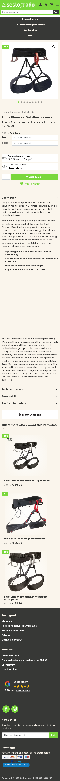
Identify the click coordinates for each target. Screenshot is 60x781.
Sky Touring (30, 30)
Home (5, 112)
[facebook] (6, 709)
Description (9, 197)
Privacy (6, 635)
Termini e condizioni (13, 630)
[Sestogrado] (18, 5)
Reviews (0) (9, 396)
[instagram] (14, 709)
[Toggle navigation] (57, 4)
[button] (53, 46)
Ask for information (14, 403)
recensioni (23, 690)
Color (5, 142)
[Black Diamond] (30, 414)
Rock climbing (30, 19)
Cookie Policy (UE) (12, 639)
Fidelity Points (9, 669)
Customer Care (10, 655)
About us (7, 621)
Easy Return (8, 664)
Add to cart (36, 177)
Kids (30, 35)
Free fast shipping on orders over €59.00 (24, 660)
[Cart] (51, 4)
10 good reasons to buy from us (19, 625)
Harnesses (15, 112)
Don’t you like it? (17, 166)
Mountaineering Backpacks (30, 24)
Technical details (12, 389)
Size (4, 137)
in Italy (19, 156)
